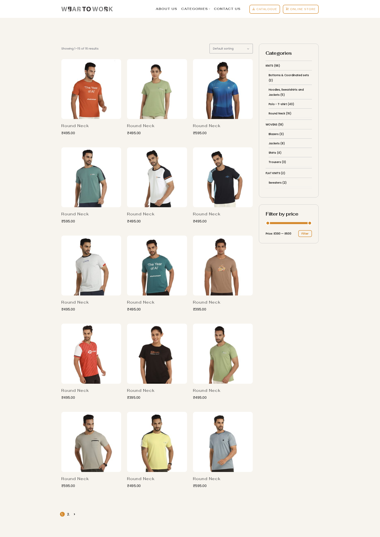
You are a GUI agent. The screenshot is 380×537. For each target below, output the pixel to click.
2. (68, 514)
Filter (305, 234)
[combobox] (231, 49)
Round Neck (75, 125)
